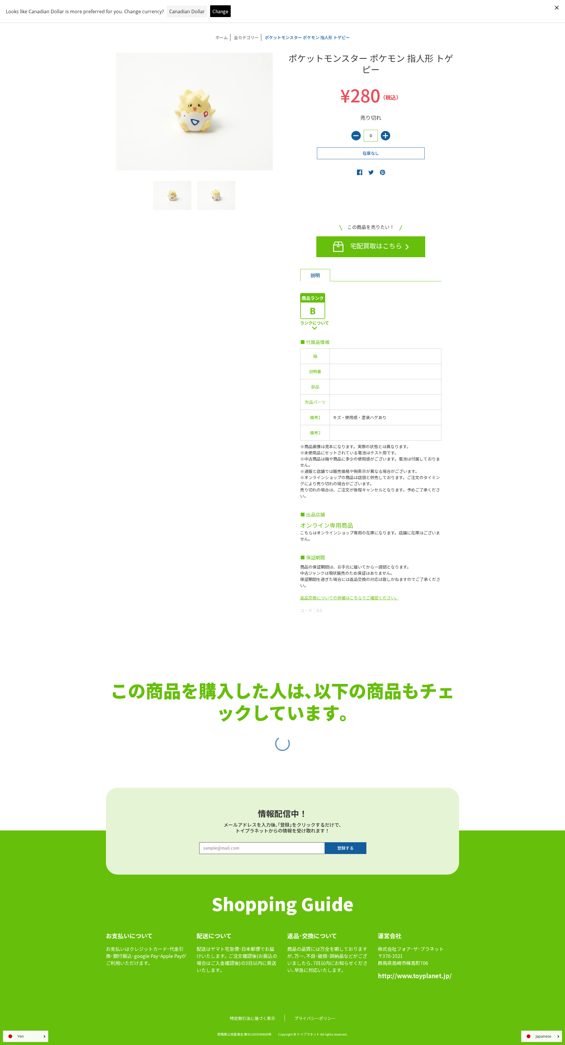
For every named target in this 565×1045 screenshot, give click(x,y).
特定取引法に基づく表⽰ (252, 1018)
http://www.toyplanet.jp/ (415, 975)
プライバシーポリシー (314, 1018)
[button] (359, 172)
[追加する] (385, 135)
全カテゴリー (246, 37)
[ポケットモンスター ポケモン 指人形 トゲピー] (172, 195)
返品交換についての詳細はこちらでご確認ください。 (349, 598)
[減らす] (356, 135)
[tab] (315, 275)
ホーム (221, 37)
